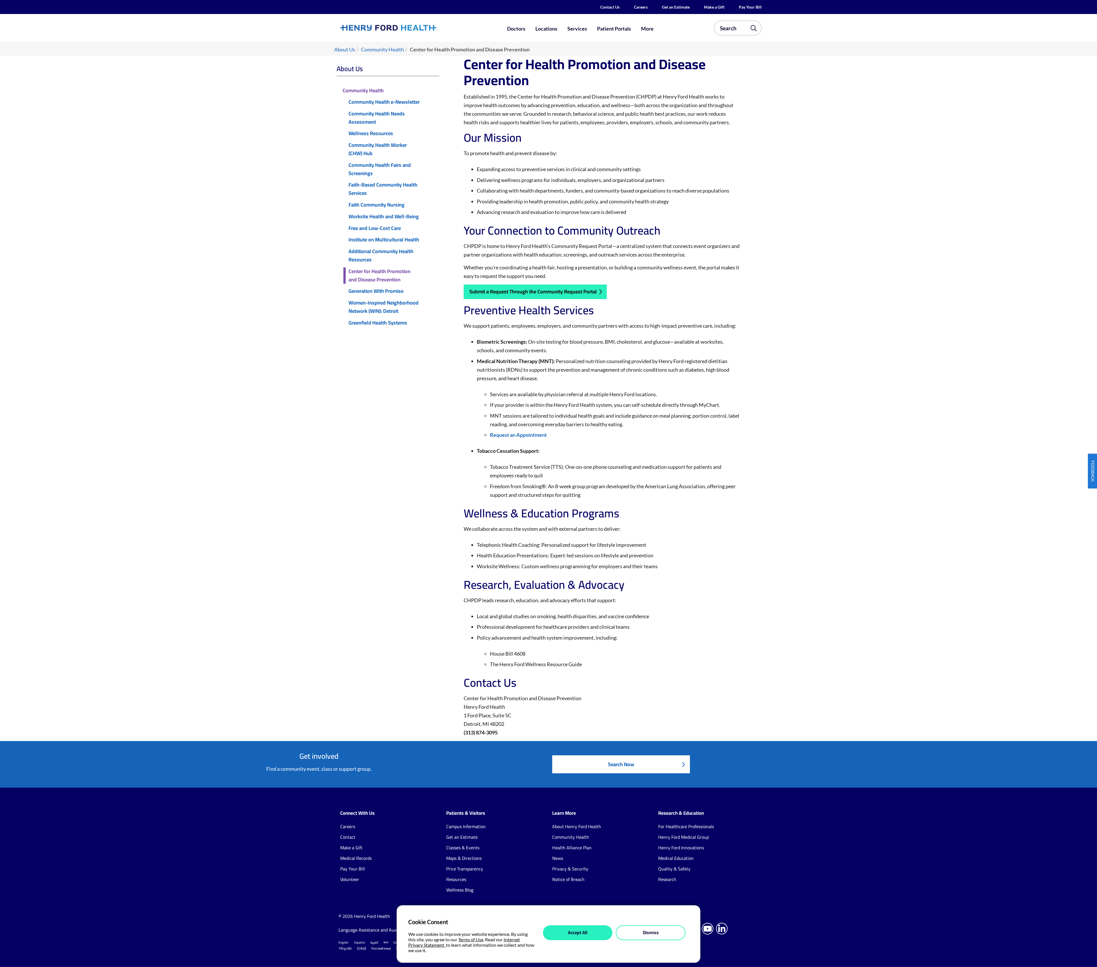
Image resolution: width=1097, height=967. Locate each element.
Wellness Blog (459, 890)
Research (667, 879)
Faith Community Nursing (377, 205)
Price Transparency (464, 868)
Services (577, 28)
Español (359, 942)
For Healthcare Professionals (686, 826)
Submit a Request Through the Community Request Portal (533, 291)
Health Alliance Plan (572, 847)
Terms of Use (470, 939)
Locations (546, 28)
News (557, 858)
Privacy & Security (570, 868)
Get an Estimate (676, 7)
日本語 (361, 948)
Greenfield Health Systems (378, 323)
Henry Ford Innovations (681, 847)
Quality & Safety (674, 868)
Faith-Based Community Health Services (383, 189)
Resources (456, 879)
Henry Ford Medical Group (683, 837)
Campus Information (466, 826)
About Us (344, 49)
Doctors (516, 28)
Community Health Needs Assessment (377, 118)
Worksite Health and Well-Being (384, 217)
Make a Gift (714, 7)
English (343, 942)
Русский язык (381, 948)
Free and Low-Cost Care (375, 228)
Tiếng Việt (345, 948)
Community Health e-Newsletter (384, 102)
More (647, 28)
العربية (374, 942)
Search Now (621, 764)
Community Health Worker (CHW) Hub (378, 149)
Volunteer (349, 879)
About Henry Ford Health (576, 826)
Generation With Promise (376, 291)
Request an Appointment (518, 435)
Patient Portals (614, 28)
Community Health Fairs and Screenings (380, 169)
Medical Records (356, 858)
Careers (641, 7)
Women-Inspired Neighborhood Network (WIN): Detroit (384, 307)
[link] (409, 28)
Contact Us (610, 7)
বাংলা (385, 942)
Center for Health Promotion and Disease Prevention (380, 275)
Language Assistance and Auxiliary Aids (377, 930)
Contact (347, 837)
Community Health (382, 49)
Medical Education (676, 858)
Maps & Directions (464, 858)
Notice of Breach (568, 879)
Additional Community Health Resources (381, 255)
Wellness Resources (371, 133)
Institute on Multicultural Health (384, 240)
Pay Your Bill (750, 7)
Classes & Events (462, 847)
